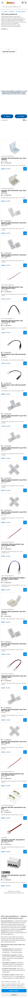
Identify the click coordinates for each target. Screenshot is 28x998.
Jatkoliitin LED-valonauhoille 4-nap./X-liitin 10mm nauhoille (14, 512)
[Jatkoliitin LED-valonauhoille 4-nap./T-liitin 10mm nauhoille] (14, 437)
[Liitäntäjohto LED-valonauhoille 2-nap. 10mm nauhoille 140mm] (14, 533)
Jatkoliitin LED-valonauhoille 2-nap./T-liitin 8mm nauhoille (14, 710)
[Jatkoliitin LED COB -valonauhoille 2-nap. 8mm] (14, 796)
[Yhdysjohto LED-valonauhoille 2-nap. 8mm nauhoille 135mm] (14, 665)
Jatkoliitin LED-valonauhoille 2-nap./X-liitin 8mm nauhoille (14, 742)
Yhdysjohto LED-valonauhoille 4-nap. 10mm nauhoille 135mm (12, 321)
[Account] (22, 2)
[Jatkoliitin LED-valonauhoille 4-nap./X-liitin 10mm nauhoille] (14, 501)
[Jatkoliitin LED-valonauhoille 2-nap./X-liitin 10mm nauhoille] (14, 469)
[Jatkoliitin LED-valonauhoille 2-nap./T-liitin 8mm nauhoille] (14, 699)
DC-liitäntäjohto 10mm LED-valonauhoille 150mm (13, 355)
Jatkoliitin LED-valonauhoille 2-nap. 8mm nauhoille (13, 612)
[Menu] (2, 2)
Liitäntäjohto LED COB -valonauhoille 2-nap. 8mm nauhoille (13, 840)
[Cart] (26, 2)
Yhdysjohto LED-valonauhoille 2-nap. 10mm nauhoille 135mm (12, 287)
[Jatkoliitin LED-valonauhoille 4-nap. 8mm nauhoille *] (14, 862)
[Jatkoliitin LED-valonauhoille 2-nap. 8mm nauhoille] (14, 601)
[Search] (14, 6)
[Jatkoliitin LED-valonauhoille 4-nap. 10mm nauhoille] (14, 180)
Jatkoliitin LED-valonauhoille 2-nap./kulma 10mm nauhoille (13, 223)
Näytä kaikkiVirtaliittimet (9, 51)
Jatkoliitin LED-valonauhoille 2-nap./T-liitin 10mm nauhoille (14, 416)
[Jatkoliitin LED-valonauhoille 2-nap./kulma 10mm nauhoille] (14, 212)
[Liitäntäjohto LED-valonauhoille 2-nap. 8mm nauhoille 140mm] (14, 763)
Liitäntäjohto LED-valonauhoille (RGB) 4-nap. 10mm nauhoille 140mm (13, 578)
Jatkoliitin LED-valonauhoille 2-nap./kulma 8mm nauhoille (13, 644)
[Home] (10, 2)
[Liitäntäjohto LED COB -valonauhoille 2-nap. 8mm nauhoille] (14, 829)
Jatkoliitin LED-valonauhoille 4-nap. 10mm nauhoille (13, 191)
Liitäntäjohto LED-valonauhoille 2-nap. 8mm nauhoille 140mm (12, 774)
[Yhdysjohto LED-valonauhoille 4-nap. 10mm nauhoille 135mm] (14, 310)
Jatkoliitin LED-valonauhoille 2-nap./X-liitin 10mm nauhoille (14, 480)
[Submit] (25, 169)
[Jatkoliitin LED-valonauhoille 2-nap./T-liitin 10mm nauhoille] (14, 405)
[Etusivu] (1, 11)
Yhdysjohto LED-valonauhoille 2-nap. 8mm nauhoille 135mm (13, 676)
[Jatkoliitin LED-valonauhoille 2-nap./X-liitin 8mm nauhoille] (14, 731)
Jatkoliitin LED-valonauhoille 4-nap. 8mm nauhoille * (13, 876)
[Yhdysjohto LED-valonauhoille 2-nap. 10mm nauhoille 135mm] (14, 276)
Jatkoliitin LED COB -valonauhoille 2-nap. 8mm (13, 808)
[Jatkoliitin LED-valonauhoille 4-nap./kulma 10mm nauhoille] (14, 244)
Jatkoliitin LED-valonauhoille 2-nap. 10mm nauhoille (13, 159)
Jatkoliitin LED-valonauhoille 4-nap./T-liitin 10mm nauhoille (14, 448)
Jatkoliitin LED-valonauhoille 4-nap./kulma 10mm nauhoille (13, 255)
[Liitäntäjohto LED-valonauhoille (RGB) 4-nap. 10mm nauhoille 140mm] (14, 567)
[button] (24, 120)
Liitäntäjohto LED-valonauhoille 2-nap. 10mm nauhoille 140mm (12, 545)
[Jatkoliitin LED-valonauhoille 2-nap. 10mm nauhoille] (14, 147)
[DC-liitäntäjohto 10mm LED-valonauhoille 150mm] (14, 343)
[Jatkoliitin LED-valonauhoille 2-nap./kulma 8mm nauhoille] (14, 633)
